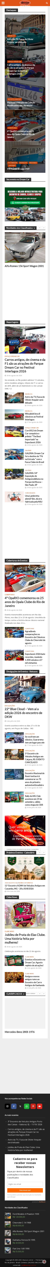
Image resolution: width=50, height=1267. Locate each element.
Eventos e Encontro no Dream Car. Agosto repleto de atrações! (35, 962)
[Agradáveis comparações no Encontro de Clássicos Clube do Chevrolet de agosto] (14, 632)
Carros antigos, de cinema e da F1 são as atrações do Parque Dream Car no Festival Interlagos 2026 (21, 69)
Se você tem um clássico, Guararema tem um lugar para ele (34, 739)
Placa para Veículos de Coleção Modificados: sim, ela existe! (21, 104)
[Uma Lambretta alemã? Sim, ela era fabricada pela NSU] (14, 496)
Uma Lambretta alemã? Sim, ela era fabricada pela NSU (33, 499)
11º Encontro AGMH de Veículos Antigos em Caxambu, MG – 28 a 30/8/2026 (25, 887)
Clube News (9, 931)
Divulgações (10, 706)
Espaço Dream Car (14, 62)
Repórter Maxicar (14, 99)
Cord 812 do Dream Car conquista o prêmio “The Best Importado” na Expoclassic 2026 (34, 436)
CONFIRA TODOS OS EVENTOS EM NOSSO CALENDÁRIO (23, 849)
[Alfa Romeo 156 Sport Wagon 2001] (25, 247)
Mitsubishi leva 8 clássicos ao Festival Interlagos (34, 416)
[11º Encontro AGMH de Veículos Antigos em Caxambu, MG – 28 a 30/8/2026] (25, 868)
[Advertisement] (25, 295)
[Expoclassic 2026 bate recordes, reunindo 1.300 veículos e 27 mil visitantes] (14, 655)
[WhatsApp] (26, 1106)
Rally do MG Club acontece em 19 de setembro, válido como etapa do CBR (34, 800)
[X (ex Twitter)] (20, 1106)
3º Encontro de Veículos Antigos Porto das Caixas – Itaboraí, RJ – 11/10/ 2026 (25, 1123)
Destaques (23, 163)
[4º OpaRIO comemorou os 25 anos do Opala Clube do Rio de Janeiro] (25, 578)
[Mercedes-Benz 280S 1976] (25, 1013)
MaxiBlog (11, 36)
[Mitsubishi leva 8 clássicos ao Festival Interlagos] (14, 414)
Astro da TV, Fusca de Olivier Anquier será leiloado (20, 40)
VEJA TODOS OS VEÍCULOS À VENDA (25, 227)
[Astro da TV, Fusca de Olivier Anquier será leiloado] (25, 30)
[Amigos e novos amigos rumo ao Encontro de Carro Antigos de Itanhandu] (14, 977)
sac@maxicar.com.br (28, 1265)
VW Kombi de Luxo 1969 (18, 169)
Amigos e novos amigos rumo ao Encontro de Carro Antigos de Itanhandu (35, 981)
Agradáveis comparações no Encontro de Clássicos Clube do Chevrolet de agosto (35, 637)
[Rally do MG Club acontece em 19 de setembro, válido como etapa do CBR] (14, 797)
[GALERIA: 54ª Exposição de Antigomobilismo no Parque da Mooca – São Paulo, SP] (14, 474)
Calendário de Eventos (24, 883)
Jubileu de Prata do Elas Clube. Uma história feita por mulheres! (25, 938)
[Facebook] (14, 1106)
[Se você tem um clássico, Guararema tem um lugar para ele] (14, 737)
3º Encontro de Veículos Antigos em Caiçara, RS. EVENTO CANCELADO (34, 758)
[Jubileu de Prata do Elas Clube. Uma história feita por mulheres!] (25, 915)
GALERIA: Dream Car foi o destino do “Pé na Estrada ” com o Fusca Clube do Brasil (34, 457)
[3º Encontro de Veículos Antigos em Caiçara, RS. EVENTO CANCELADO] (14, 754)
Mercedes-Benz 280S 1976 (20, 1031)
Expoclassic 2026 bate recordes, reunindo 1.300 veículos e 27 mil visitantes (35, 658)
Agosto (12, 883)
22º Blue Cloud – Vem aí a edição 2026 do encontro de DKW (23, 712)
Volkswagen (12, 163)
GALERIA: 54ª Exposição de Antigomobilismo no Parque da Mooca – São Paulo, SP (34, 479)
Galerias (28, 450)
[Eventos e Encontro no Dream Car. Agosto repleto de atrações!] (14, 960)
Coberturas (12, 128)
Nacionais (33, 163)
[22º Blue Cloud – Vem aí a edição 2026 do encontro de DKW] (25, 689)
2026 (6, 883)
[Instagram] (7, 1106)
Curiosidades (30, 493)
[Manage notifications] (44, 1262)
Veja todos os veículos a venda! (24, 993)
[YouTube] (39, 1106)
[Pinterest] (33, 1106)
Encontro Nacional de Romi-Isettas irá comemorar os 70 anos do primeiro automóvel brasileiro (34, 779)
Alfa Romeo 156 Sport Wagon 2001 (24, 266)
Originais (12, 165)
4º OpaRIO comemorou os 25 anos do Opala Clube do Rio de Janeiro (21, 134)
